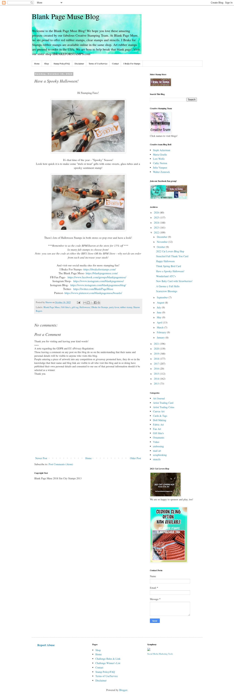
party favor (114, 307)
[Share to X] (92, 302)
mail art (157, 450)
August (161, 302)
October (161, 247)
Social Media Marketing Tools (160, 653)
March (160, 327)
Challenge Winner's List (107, 663)
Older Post (135, 458)
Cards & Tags (160, 415)
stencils (157, 459)
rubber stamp (126, 307)
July (159, 307)
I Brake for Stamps (99, 307)
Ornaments (158, 437)
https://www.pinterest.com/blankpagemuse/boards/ (93, 293)
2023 (157, 227)
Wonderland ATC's (166, 276)
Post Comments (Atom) (61, 464)
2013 (157, 383)
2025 (157, 217)
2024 (157, 222)
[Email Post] (78, 302)
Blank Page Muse (52, 307)
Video (156, 442)
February (162, 332)
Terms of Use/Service (98, 63)
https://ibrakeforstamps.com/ (100, 269)
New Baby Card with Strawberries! (174, 281)
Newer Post (41, 458)
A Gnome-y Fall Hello (168, 286)
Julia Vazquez (160, 167)
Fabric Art (158, 424)
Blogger (123, 690)
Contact (115, 63)
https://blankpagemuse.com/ (102, 273)
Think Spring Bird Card (168, 266)
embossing (158, 446)
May (159, 317)
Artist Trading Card (163, 402)
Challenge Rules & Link (107, 658)
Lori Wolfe (159, 158)
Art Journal (159, 398)
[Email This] (85, 302)
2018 (157, 358)
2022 (157, 232)
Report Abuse (46, 645)
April (160, 322)
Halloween (85, 307)
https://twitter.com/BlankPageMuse (93, 289)
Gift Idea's (66, 307)
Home (36, 63)
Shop (46, 63)
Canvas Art (159, 411)
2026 (157, 212)
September (163, 297)
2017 (157, 363)
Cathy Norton (160, 163)
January (161, 337)
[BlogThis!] (88, 302)
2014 (157, 378)
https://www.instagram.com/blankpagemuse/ (98, 281)
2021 (157, 343)
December (162, 237)
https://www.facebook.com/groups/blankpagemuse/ (97, 277)
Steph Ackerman (161, 150)
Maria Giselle (160, 154)
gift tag (75, 307)
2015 (157, 373)
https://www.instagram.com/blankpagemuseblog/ (98, 285)
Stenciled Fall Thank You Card (172, 256)
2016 (157, 368)
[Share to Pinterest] (99, 302)
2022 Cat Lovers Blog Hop (170, 251)
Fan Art (157, 429)
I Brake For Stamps (131, 63)
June (159, 312)
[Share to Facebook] (95, 302)
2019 (157, 353)
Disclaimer (79, 63)
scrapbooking (160, 455)
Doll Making (159, 420)
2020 (157, 348)
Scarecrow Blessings (166, 291)
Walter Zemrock (161, 172)
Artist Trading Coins (163, 407)
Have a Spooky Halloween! (170, 271)
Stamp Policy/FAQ (62, 63)
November (162, 241)
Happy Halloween (165, 261)
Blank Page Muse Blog (65, 16)
